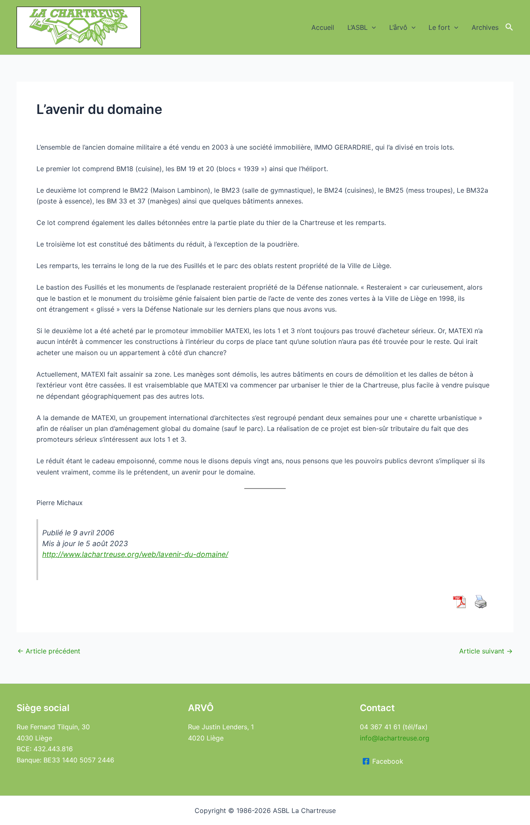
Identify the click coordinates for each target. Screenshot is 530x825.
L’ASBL (357, 27)
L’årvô (398, 27)
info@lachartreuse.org (394, 738)
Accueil (322, 27)
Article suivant (486, 651)
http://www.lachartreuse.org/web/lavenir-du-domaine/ (135, 554)
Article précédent (48, 651)
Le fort (439, 27)
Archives (485, 27)
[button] (372, 27)
